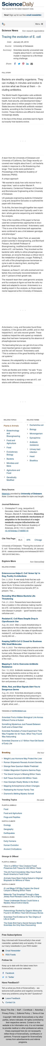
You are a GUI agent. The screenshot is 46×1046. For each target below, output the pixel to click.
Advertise (39, 1009)
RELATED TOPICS (10, 420)
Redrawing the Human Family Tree (19, 789)
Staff (19, 1009)
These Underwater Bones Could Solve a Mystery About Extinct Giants (21, 901)
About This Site (7, 1009)
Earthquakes (9, 833)
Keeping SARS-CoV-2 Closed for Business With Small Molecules (22, 642)
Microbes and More (12, 464)
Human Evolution (11, 845)
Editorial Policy (23, 1013)
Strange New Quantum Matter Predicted (21, 766)
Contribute (27, 1009)
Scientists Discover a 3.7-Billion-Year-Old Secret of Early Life (23, 742)
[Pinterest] (23, 63)
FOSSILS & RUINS (8, 837)
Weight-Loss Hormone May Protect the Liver (23, 758)
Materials (6, 493)
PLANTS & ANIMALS (9, 805)
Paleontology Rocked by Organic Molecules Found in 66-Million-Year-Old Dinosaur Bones (23, 911)
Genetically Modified (11, 478)
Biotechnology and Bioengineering (13, 433)
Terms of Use (38, 1013)
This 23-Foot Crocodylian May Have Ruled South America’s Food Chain (22, 873)
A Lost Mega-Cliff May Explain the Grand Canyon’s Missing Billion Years (21, 889)
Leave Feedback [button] (13, 998)
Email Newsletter (13, 950)
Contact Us (10, 1002)
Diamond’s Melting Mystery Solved (19, 793)
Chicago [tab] (38, 539)
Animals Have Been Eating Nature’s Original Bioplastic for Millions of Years (23, 879)
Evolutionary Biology (12, 453)
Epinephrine (35, 437)
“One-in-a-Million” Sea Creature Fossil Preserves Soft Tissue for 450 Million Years (22, 866)
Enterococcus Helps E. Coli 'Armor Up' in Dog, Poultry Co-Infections (21, 574)
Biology (33, 429)
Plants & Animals (11, 425)
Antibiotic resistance (34, 443)
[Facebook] (14, 63)
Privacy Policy (8, 1013)
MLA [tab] (20, 539)
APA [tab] (28, 539)
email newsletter (33, 14)
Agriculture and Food (13, 471)
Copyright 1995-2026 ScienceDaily (18, 1016)
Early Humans (10, 841)
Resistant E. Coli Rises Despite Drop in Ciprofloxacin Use (20, 620)
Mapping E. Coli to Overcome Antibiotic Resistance (20, 665)
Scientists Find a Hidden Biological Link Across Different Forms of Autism (22, 718)
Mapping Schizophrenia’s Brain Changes (21, 785)
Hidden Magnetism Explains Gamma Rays (22, 770)
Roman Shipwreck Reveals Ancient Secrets (23, 762)
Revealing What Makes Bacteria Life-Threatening (19, 597)
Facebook (10, 973)
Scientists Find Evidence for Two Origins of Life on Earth (22, 917)
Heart (32, 456)
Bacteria (10, 458)
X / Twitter (10, 977)
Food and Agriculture (11, 442)
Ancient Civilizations (12, 849)
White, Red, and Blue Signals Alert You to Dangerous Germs (21, 688)
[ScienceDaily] (18, 4)
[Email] (31, 63)
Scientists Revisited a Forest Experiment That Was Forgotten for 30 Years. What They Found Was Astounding (22, 733)
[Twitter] (19, 63)
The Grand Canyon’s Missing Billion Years (22, 774)
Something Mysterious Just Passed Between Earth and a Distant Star (21, 725)
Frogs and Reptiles (12, 817)
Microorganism (36, 433)
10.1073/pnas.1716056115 (16, 530)
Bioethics (34, 460)
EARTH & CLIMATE (8, 821)
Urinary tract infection (35, 450)
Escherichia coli (37, 425)
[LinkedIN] (27, 63)
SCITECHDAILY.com (19, 711)
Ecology (7, 825)
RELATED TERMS (33, 420)
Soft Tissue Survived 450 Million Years (20, 778)
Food (9, 447)
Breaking (6, 752)
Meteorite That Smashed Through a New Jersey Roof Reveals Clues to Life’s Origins (22, 895)
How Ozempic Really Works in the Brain (21, 781)
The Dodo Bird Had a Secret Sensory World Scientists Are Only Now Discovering (23, 924)
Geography (8, 829)
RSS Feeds (11, 954)
